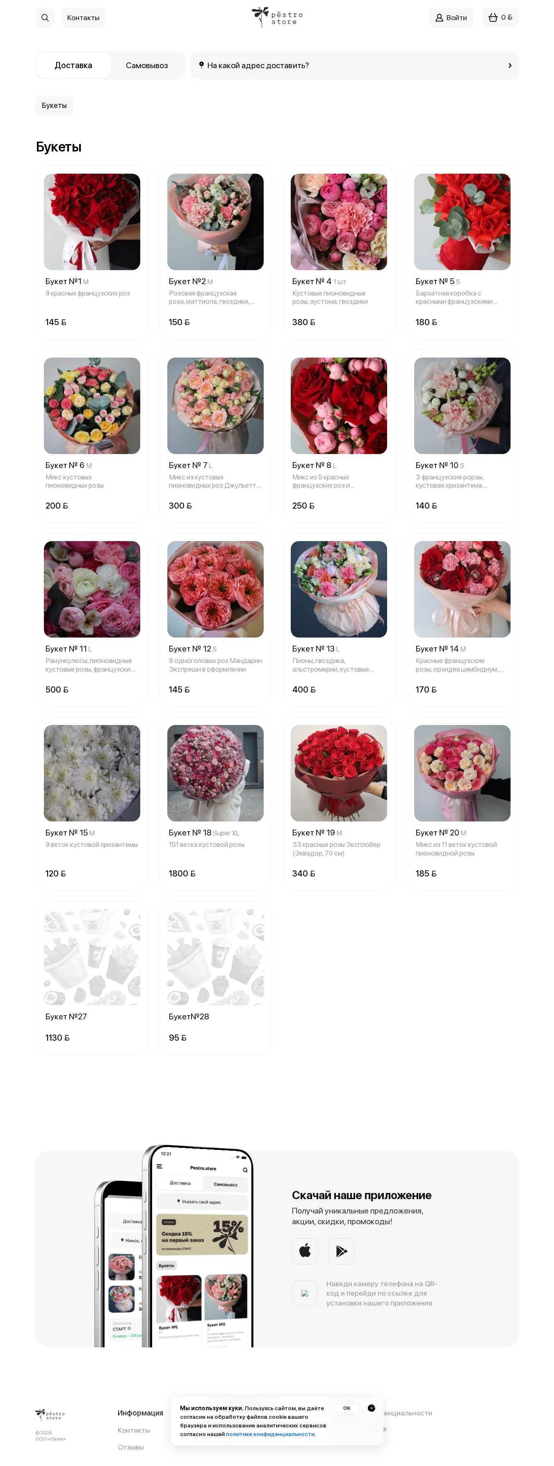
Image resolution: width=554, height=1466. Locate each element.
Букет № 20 (441, 832)
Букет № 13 (316, 649)
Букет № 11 (69, 649)
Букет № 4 (319, 281)
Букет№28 (189, 1016)
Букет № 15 (70, 832)
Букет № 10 (440, 465)
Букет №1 (67, 281)
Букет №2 (191, 281)
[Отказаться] (371, 1408)
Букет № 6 (69, 465)
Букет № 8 (314, 465)
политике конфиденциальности (270, 1434)
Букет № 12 (193, 649)
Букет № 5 (438, 281)
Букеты (54, 105)
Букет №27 (66, 1016)
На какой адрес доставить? (258, 65)
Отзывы (131, 1447)
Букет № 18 (204, 832)
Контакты (134, 1430)
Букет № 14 (441, 649)
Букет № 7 (190, 465)
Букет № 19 (317, 832)
